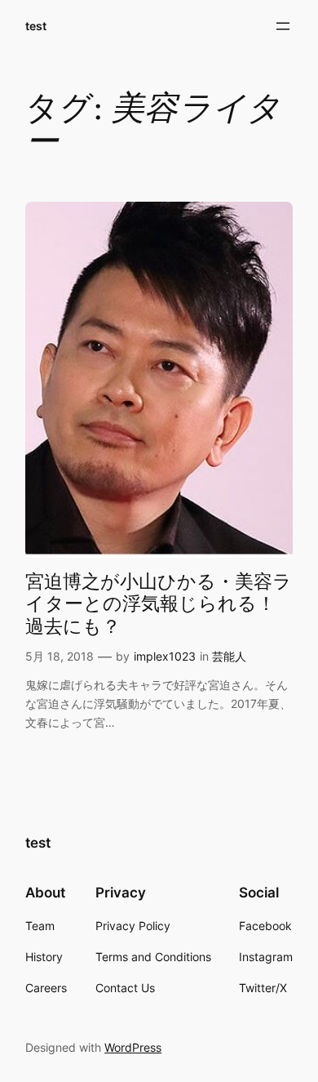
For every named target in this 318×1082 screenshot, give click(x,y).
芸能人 (229, 656)
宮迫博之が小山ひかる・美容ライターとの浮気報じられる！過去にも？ (158, 604)
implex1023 (165, 656)
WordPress (132, 1047)
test (35, 26)
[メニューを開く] (283, 26)
